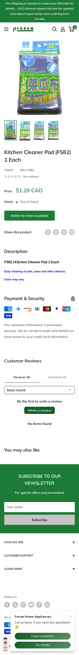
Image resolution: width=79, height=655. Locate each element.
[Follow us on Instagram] (23, 605)
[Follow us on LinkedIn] (47, 605)
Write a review (39, 410)
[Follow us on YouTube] (31, 605)
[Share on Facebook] (48, 232)
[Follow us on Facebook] (7, 605)
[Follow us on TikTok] (39, 605)
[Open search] (54, 29)
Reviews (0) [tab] (22, 377)
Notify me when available (29, 216)
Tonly (9, 170)
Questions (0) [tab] (57, 377)
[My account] (63, 29)
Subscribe (39, 520)
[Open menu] (6, 29)
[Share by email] (72, 232)
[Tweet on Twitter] (64, 232)
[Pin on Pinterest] (56, 232)
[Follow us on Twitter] (15, 605)
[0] (71, 29)
